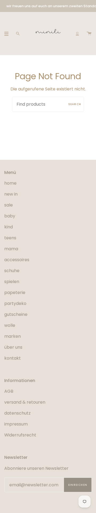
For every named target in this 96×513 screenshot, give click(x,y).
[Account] (77, 33)
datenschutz (17, 413)
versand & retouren (24, 402)
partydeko (15, 303)
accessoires (16, 260)
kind (8, 227)
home (10, 183)
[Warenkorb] (89, 33)
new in (11, 194)
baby (9, 216)
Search (74, 104)
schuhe (11, 271)
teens (10, 238)
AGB (8, 391)
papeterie (14, 292)
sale (8, 205)
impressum (16, 424)
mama (11, 249)
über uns (13, 347)
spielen (11, 282)
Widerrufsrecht (20, 435)
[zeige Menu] (8, 34)
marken (12, 336)
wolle (9, 325)
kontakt (12, 358)
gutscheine (15, 314)
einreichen (77, 485)
